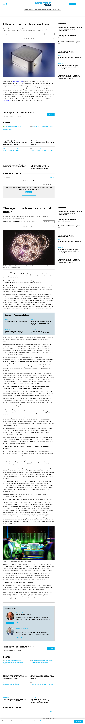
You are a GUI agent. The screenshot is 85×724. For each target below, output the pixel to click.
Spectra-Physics (18, 81)
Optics (33, 13)
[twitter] (29, 39)
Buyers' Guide (60, 13)
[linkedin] (26, 39)
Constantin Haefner (17, 221)
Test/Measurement (49, 13)
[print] (54, 39)
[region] (29, 181)
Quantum (39, 13)
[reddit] (31, 39)
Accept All (78, 721)
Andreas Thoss (7, 221)
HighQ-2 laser (7, 100)
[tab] (7, 178)
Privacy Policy (43, 720)
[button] (4, 4)
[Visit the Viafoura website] (51, 184)
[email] (33, 39)
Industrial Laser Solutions (10, 20)
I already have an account (29, 195)
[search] (7, 4)
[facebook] (24, 39)
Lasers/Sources (25, 13)
